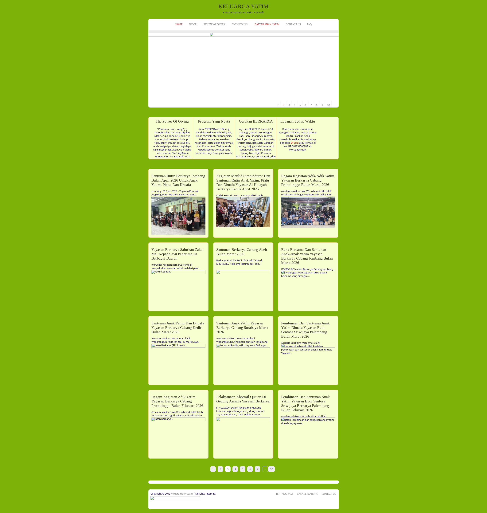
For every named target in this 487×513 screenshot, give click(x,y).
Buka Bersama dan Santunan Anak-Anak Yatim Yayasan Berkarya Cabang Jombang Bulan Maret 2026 (307, 256)
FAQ (309, 24)
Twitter (3, 49)
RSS (3, 55)
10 (328, 105)
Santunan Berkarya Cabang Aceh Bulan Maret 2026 (241, 251)
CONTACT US (293, 24)
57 (271, 469)
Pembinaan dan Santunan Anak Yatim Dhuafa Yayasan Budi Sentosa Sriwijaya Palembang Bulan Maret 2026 (305, 329)
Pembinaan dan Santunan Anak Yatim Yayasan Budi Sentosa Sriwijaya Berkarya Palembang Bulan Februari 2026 (305, 403)
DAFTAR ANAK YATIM (267, 24)
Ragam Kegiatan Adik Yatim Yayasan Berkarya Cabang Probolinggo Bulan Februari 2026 (177, 401)
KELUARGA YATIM (243, 6)
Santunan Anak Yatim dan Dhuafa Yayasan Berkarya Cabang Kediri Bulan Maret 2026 (177, 327)
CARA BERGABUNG (307, 493)
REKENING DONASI (214, 24)
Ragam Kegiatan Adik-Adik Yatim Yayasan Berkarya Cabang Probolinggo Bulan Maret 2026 (307, 180)
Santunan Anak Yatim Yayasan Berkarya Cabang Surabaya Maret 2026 (242, 327)
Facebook (3, 43)
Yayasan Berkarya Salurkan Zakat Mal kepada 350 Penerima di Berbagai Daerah (177, 253)
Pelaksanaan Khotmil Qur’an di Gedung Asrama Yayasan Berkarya (243, 399)
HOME (179, 24)
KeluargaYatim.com (181, 493)
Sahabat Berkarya (320, 80)
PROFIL (193, 24)
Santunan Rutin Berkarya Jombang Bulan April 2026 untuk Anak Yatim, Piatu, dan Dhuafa (178, 180)
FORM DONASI (240, 24)
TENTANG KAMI (285, 493)
